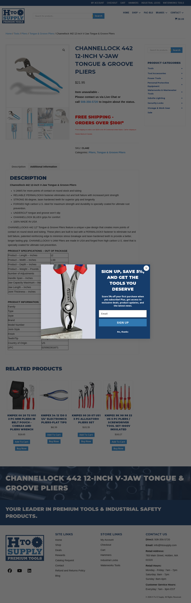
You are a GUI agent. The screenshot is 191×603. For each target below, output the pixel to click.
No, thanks (122, 331)
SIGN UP (123, 322)
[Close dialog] (146, 268)
